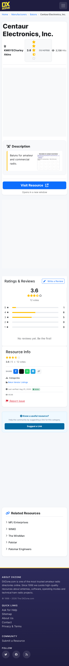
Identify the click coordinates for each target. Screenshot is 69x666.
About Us (7, 618)
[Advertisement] (34, 102)
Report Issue (17, 401)
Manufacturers (19, 14)
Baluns (33, 14)
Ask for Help (9, 610)
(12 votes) (44, 50)
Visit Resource (32, 185)
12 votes (21, 361)
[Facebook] (15, 371)
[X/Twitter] (21, 371)
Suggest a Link (34, 426)
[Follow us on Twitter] (6, 654)
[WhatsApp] (27, 371)
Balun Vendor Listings (18, 382)
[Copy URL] (38, 371)
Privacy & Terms (12, 626)
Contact (7, 622)
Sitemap (7, 614)
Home (5, 14)
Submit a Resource (13, 640)
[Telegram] (33, 371)
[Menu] (63, 5)
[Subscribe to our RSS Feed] (26, 654)
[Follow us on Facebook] (16, 654)
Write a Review (55, 281)
